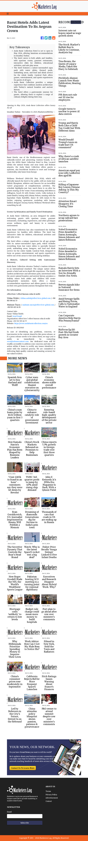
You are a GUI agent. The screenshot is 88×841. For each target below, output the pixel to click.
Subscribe (24, 823)
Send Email (17, 316)
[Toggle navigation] (7, 13)
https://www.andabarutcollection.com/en (31, 323)
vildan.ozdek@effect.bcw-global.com (35, 298)
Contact (49, 801)
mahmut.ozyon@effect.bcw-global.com (38, 305)
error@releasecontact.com (18, 341)
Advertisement (52, 798)
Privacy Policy (51, 795)
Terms (48, 791)
